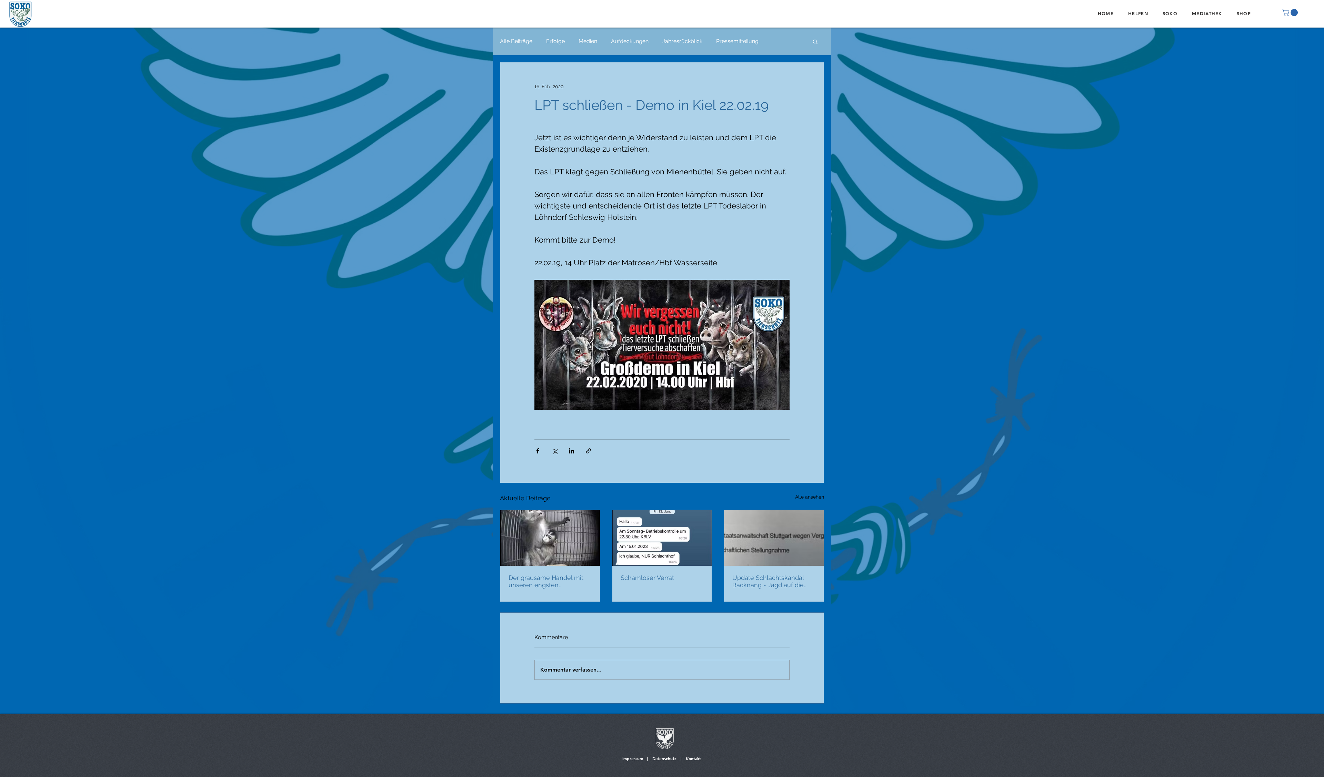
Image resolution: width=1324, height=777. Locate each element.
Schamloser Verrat (647, 577)
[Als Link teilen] (588, 451)
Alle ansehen (809, 497)
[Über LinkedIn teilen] (571, 451)
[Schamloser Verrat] (662, 538)
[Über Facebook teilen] (537, 451)
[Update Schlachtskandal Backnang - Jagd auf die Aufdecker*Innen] (774, 538)
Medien (588, 41)
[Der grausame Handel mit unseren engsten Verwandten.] (550, 538)
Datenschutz (664, 758)
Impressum (632, 758)
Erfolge (555, 41)
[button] (1291, 12)
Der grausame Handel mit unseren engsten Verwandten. (546, 581)
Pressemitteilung (737, 41)
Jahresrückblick (682, 41)
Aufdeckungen (630, 41)
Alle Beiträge (516, 41)
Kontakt (693, 758)
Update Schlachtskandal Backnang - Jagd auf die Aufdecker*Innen (768, 581)
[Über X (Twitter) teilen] (554, 451)
